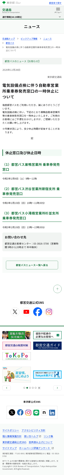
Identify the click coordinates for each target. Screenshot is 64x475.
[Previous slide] (6, 388)
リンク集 (48, 436)
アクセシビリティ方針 (34, 430)
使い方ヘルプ (31, 436)
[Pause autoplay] (39, 387)
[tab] (24, 388)
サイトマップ (9, 448)
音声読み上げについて (41, 442)
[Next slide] (57, 388)
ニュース (47, 38)
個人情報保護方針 (12, 436)
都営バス (10, 42)
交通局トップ (8, 38)
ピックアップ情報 (29, 38)
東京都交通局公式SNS (14, 442)
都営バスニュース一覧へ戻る (32, 265)
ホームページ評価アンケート (35, 448)
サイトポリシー (10, 430)
